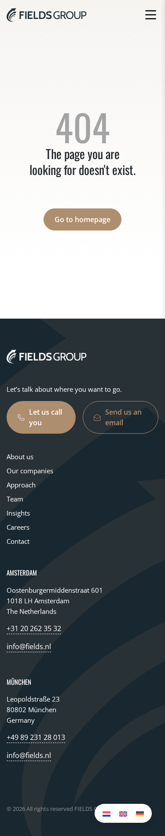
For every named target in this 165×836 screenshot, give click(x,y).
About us (20, 456)
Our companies (30, 470)
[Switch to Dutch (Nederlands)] (106, 813)
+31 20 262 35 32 (34, 628)
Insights (18, 513)
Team (15, 498)
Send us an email (123, 417)
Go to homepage (82, 219)
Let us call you (45, 417)
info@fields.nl (29, 646)
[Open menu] (150, 15)
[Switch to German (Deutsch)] (140, 813)
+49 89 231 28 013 (36, 737)
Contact (18, 541)
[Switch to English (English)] (123, 813)
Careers (18, 527)
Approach (21, 484)
